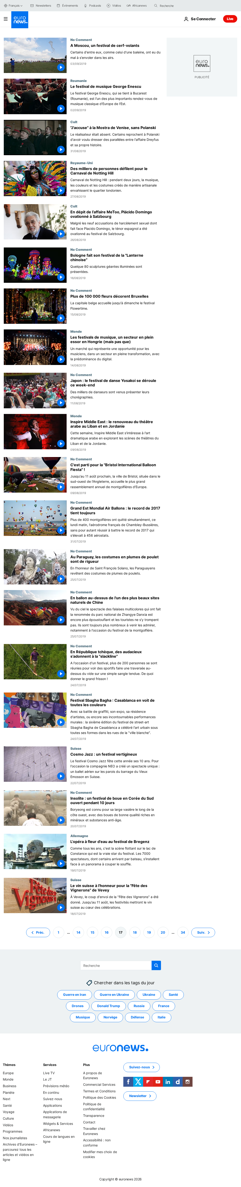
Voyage (8, 1112)
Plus (86, 1065)
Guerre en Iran (74, 995)
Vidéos (8, 1125)
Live (230, 19)
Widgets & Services (58, 1123)
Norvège (110, 1017)
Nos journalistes (15, 1138)
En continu (51, 1092)
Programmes (12, 1131)
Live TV (49, 1073)
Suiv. (201, 932)
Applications (52, 1105)
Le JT (47, 1079)
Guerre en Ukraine (114, 995)
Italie (161, 1017)
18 (135, 932)
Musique (83, 1017)
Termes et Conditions (99, 1091)
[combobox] (179, 5)
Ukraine (149, 995)
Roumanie (78, 80)
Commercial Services (99, 1084)
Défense (137, 1017)
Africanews (51, 1130)
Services (49, 1065)
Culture (8, 1118)
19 (149, 932)
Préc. (40, 932)
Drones (78, 1006)
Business (9, 1086)
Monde (76, 331)
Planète (8, 1092)
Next (6, 1099)
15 (92, 932)
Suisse (75, 748)
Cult (73, 122)
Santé (173, 995)
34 (183, 932)
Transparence (93, 1116)
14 (78, 932)
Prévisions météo (56, 1086)
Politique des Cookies (99, 1097)
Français (14, 5)
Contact (89, 1122)
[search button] (156, 5)
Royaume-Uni (81, 163)
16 (106, 932)
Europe (8, 1073)
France (163, 1006)
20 (163, 932)
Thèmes (9, 1065)
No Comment (81, 39)
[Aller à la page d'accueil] (19, 19)
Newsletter (138, 1096)
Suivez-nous (52, 1099)
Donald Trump (108, 1006)
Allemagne (79, 836)
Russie (139, 1006)
